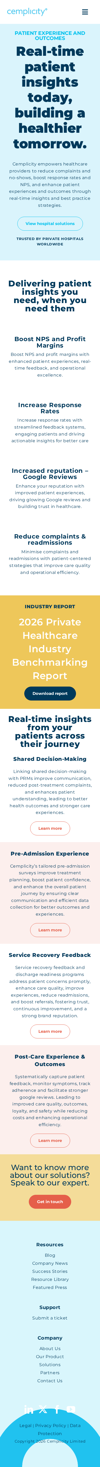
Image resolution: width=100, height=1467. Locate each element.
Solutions (50, 1364)
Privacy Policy (50, 1425)
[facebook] (57, 1409)
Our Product (50, 1356)
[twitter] (43, 1409)
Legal (25, 1425)
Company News (50, 1263)
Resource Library (50, 1279)
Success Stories (49, 1271)
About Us (50, 1348)
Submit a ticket (49, 1318)
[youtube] (71, 1409)
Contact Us (50, 1380)
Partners (49, 1372)
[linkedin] (29, 1409)
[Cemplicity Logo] (27, 9)
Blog (50, 1255)
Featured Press (50, 1287)
